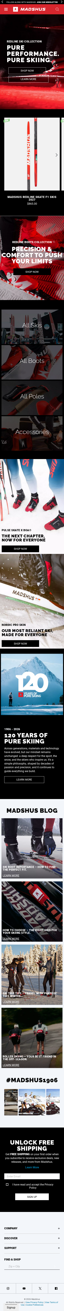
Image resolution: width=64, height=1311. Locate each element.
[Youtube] (24, 1288)
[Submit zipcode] (54, 1266)
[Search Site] (57, 9)
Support (10, 1248)
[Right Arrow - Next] (61, 1)
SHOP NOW (27, 70)
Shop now (32, 271)
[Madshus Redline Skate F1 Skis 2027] (32, 155)
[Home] (29, 9)
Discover (10, 1238)
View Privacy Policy (34, 1302)
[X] (40, 1288)
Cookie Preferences (34, 1304)
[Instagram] (8, 1288)
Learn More (32, 1167)
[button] (6, 9)
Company (10, 1228)
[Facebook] (56, 1288)
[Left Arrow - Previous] (2, 1)
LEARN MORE (28, 79)
